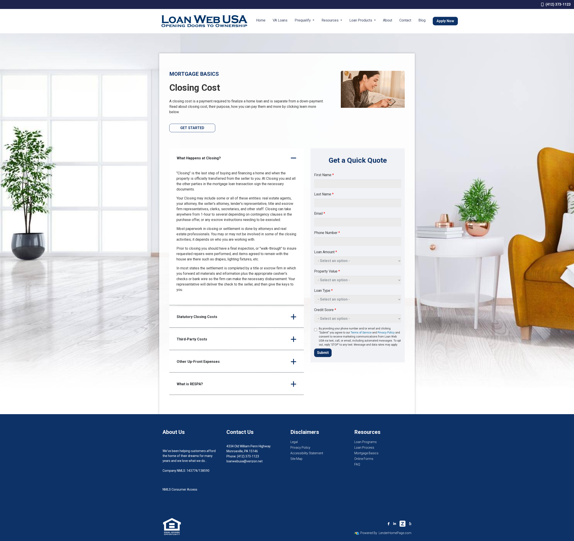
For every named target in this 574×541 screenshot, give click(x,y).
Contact (405, 20)
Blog (422, 20)
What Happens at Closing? (199, 158)
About (387, 20)
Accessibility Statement (306, 453)
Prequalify (303, 20)
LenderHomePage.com (395, 533)
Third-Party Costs (192, 339)
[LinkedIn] (394, 523)
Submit (323, 353)
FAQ (357, 464)
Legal (294, 442)
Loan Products (361, 20)
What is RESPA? (190, 384)
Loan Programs (365, 442)
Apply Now (445, 21)
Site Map (296, 459)
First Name (324, 175)
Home (260, 20)
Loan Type (323, 290)
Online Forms (363, 459)
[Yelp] (410, 523)
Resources (330, 20)
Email (319, 213)
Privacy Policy (386, 332)
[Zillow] (402, 523)
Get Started (192, 128)
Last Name (324, 194)
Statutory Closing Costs (197, 317)
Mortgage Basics (366, 453)
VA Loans (280, 20)
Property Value (327, 271)
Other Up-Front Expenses (198, 361)
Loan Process (364, 447)
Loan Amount (325, 252)
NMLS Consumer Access (180, 489)
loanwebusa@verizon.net (244, 461)
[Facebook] (389, 523)
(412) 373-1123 (558, 4)
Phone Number (327, 233)
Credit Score (325, 310)
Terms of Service (361, 332)
